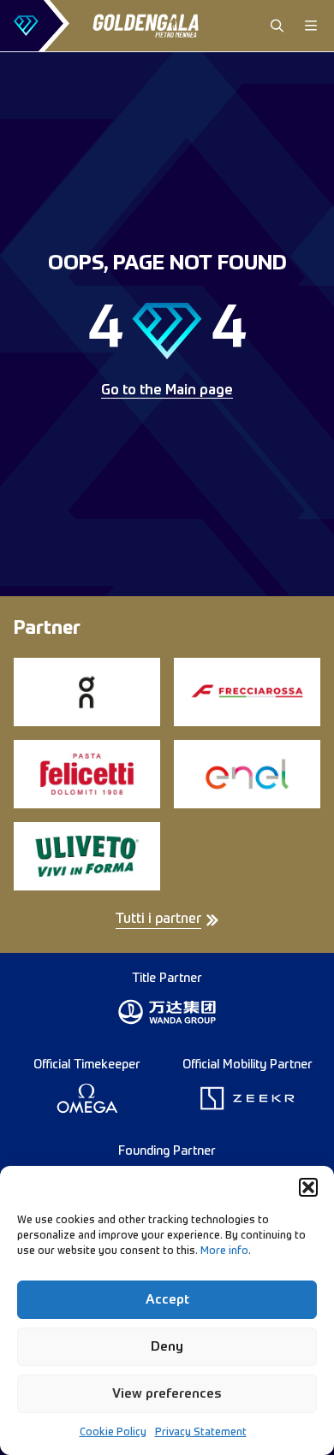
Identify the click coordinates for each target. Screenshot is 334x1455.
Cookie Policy (113, 1433)
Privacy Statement (201, 1433)
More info (224, 1251)
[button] (308, 1187)
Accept (167, 1299)
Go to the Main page (167, 391)
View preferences (167, 1393)
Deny (167, 1346)
